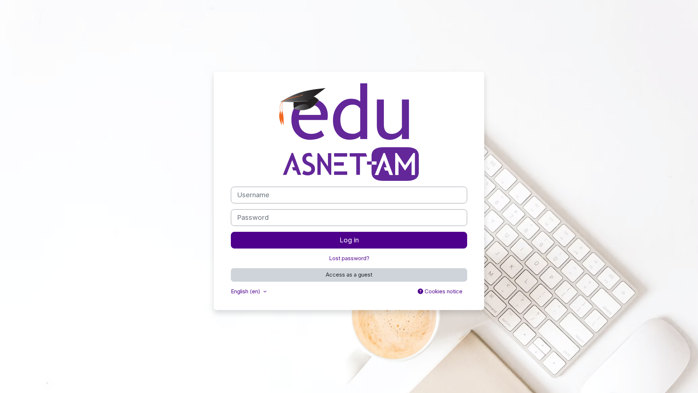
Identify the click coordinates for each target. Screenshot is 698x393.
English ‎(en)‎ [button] (246, 291)
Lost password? (349, 258)
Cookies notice (442, 291)
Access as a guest (349, 274)
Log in (349, 240)
